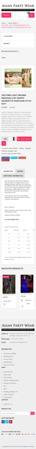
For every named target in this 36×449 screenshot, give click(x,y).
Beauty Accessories (10, 383)
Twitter (14, 158)
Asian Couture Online (14, 153)
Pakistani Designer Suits (9, 151)
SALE (5, 389)
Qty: (5, 139)
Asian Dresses (8, 372)
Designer (28, 148)
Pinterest (6, 160)
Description (8, 171)
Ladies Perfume (9, 394)
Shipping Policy (8, 356)
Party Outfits (8, 377)
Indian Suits (7, 375)
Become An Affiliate (10, 353)
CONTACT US (8, 404)
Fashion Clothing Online (11, 380)
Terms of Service (9, 365)
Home (4, 23)
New (5, 386)
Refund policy (8, 362)
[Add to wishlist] (4, 305)
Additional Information (13, 176)
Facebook (6, 158)
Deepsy (21, 148)
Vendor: (4, 153)
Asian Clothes (12, 23)
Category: (5, 148)
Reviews (20, 171)
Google (23, 158)
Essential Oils (8, 397)
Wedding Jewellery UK (11, 392)
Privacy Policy (8, 359)
